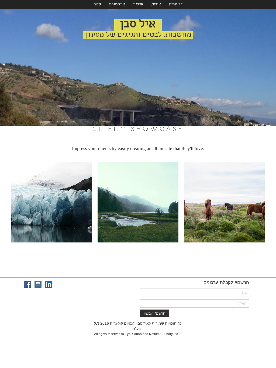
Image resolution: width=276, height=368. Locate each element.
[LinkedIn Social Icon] (48, 284)
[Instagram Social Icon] (38, 284)
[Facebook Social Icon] (27, 284)
